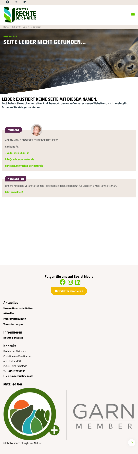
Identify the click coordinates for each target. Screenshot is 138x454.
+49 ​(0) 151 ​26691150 (17, 153)
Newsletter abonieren (69, 291)
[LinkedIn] (22, 2)
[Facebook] (4, 2)
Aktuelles (8, 313)
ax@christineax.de (22, 376)
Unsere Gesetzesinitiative (18, 308)
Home (6, 26)
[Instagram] (13, 2)
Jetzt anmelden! (14, 192)
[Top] (131, 442)
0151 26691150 (16, 371)
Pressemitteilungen (14, 319)
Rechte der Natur (13, 338)
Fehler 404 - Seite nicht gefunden (26, 26)
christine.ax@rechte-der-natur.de (24, 165)
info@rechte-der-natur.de (19, 159)
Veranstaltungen (13, 324)
